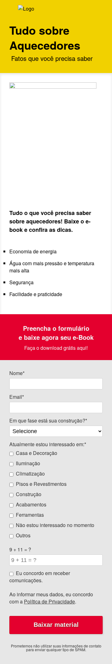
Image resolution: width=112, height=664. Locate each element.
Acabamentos (31, 504)
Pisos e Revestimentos (41, 483)
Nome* (17, 373)
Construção (28, 494)
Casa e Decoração (36, 452)
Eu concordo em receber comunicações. (39, 576)
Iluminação (28, 463)
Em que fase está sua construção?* (48, 420)
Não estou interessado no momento (55, 525)
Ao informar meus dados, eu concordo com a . (51, 598)
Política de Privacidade (49, 601)
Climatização (30, 473)
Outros (23, 535)
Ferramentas (30, 514)
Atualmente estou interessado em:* (47, 444)
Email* (16, 396)
